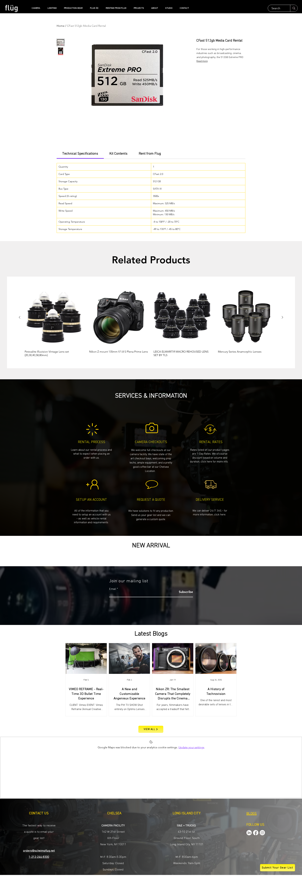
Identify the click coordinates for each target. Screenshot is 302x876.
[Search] (293, 8)
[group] (151, 322)
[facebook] (255, 832)
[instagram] (262, 832)
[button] (151, 515)
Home (60, 25)
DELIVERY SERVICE (210, 499)
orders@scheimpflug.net (39, 850)
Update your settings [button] (191, 747)
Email (112, 589)
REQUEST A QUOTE (151, 499)
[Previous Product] (19, 317)
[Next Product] (282, 317)
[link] (80, 153)
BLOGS (251, 814)
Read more (202, 61)
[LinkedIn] (249, 832)
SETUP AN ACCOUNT (91, 499)
